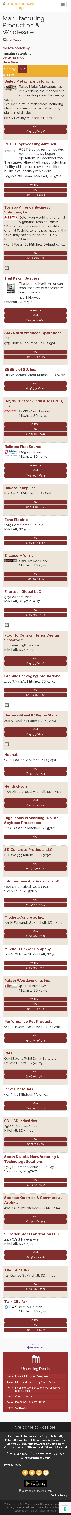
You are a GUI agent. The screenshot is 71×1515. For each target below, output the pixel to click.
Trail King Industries (21, 278)
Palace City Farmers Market (30, 1397)
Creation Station (24, 1392)
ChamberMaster (37, 1510)
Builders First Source (23, 446)
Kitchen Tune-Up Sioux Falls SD (31, 881)
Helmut (11, 754)
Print (10, 75)
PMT (8, 1053)
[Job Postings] (7, 268)
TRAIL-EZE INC (17, 1270)
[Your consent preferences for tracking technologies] (65, 1509)
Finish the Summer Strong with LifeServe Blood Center (37, 1385)
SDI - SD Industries (20, 1121)
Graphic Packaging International (33, 676)
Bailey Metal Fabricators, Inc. (30, 81)
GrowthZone (55, 1507)
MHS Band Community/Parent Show (35, 1377)
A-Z (22, 69)
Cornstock (21, 1403)
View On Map (13, 58)
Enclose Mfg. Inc (18, 555)
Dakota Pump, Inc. (20, 488)
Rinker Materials (18, 1089)
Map (35, 126)
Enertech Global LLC (22, 591)
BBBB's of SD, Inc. (20, 369)
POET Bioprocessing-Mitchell (30, 144)
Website (35, 185)
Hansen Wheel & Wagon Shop (30, 715)
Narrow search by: (16, 48)
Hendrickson (15, 786)
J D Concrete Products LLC (28, 849)
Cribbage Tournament (27, 1408)
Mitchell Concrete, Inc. (24, 917)
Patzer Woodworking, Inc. (27, 980)
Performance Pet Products (28, 1021)
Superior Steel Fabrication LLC (31, 1234)
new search (12, 62)
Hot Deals (13, 39)
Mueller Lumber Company (27, 949)
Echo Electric (16, 519)
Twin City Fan (16, 1301)
